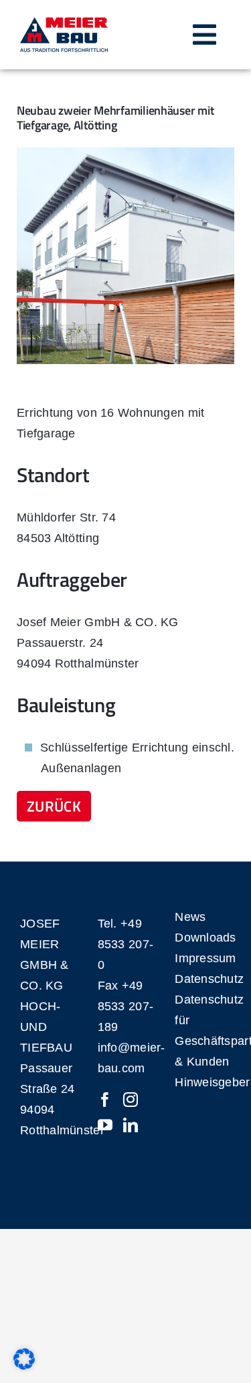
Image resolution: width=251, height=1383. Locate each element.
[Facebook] (105, 1099)
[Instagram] (130, 1099)
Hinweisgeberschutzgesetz (203, 1082)
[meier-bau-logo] (64, 23)
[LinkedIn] (130, 1125)
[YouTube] (105, 1125)
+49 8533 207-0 (125, 944)
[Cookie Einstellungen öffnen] (24, 1365)
